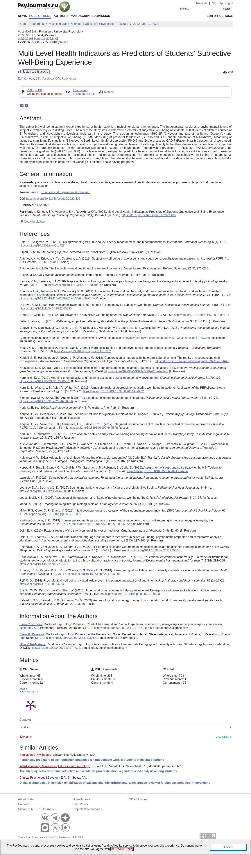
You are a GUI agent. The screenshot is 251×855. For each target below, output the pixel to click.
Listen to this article (35, 71)
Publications (40, 15)
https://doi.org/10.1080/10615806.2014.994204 (157, 471)
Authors (61, 15)
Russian (201, 3)
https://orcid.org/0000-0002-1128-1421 (119, 627)
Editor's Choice (220, 15)
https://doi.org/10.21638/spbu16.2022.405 (53, 198)
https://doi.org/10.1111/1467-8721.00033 (45, 308)
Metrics (109, 91)
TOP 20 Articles (137, 799)
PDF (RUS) (34, 90)
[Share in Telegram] (26, 106)
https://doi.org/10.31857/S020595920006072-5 (102, 523)
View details (222, 737)
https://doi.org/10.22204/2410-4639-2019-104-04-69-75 (55, 298)
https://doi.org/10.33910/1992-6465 (91, 427)
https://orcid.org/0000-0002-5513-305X (71, 637)
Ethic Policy (80, 804)
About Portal (26, 799)
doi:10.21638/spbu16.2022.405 (38, 38)
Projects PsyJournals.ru (88, 809)
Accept (228, 847)
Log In (229, 3)
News (22, 15)
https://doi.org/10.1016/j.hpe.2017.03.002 (94, 573)
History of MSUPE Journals (36, 809)
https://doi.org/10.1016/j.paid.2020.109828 (132, 593)
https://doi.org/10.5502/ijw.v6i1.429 (41, 245)
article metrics (27, 691)
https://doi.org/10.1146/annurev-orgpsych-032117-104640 (192, 361)
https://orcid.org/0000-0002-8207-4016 (55, 647)
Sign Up (217, 3)
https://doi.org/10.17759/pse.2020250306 (46, 401)
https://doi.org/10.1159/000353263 (41, 584)
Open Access (81, 799)
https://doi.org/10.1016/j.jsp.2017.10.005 (55, 514)
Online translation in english (45, 93)
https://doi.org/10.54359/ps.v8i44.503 (43, 491)
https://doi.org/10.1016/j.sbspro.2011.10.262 (82, 351)
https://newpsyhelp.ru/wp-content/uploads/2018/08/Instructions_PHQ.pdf (163, 337)
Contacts (24, 804)
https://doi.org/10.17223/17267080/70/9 (73, 285)
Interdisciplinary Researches (38, 766)
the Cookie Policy (122, 849)
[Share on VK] (21, 106)
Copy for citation (34, 221)
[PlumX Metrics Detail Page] (30, 705)
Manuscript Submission (90, 15)
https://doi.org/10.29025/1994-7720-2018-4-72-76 (136, 371)
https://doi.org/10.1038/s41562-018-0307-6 (201, 314)
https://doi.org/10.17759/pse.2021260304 (153, 550)
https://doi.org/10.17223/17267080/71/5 (44, 381)
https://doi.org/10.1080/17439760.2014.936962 (113, 391)
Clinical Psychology (32, 777)
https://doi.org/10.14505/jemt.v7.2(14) (43, 564)
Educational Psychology (35, 754)
